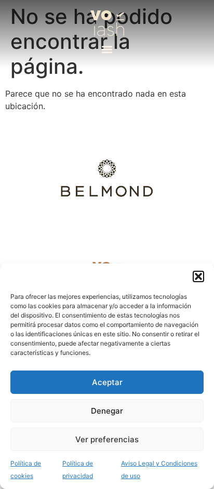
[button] (198, 276)
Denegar (107, 411)
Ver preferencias (107, 439)
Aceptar (107, 382)
